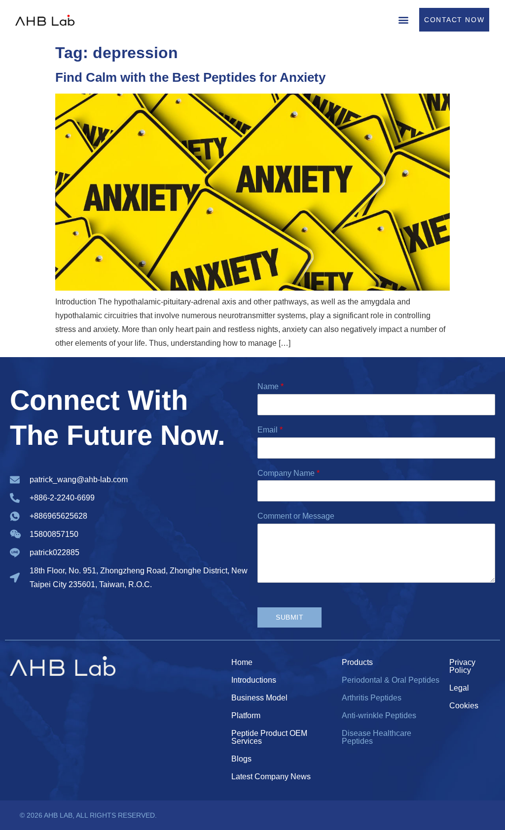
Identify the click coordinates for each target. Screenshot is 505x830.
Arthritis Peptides (371, 698)
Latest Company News (271, 776)
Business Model (259, 698)
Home (241, 662)
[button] (403, 19)
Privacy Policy (462, 666)
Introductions (253, 680)
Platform (245, 715)
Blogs (241, 759)
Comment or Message (295, 516)
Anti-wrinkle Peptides (379, 715)
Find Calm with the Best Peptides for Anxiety (190, 77)
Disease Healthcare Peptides (376, 737)
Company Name (288, 473)
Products (357, 662)
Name (270, 386)
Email (270, 430)
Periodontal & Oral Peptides (390, 680)
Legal (459, 688)
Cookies (463, 705)
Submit (289, 617)
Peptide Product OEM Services (269, 737)
